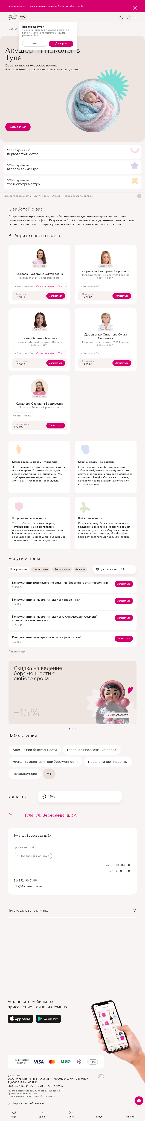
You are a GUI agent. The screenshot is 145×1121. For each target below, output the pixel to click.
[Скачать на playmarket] (48, 1019)
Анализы (80, 569)
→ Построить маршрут (33, 856)
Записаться (18, 127)
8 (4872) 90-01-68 (25, 881)
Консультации (18, 569)
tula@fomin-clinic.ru (28, 887)
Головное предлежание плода (91, 750)
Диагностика (40, 569)
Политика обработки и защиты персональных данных (34, 1091)
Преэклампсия (25, 773)
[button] (69, 728)
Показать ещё (16, 651)
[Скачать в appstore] (20, 1019)
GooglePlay (77, 6)
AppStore (63, 6)
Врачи (42, 1116)
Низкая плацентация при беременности (45, 761)
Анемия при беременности (35, 750)
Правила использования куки (22, 1093)
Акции (14, 1116)
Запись (70, 1116)
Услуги (99, 1116)
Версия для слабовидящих (29, 1103)
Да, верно (61, 43)
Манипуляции (62, 569)
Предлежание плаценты (108, 761)
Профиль (129, 1116)
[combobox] (114, 569)
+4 (49, 773)
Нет (34, 43)
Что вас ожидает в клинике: (28, 910)
